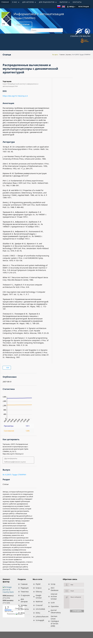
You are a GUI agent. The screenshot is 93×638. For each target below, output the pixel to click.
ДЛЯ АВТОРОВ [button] (27, 2)
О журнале (25, 595)
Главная (62, 54)
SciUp (53, 584)
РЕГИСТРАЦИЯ (83, 7)
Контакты (25, 609)
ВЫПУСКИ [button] (63, 2)
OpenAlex (55, 606)
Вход (23, 613)
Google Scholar (39, 596)
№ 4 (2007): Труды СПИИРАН (81, 54)
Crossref (39, 605)
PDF (7, 368)
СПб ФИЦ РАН (84, 36)
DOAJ (38, 613)
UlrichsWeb (40, 609)
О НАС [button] (13, 2)
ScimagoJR (40, 620)
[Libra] (6, 19)
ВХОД (71, 7)
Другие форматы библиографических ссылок (15, 460)
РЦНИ (38, 584)
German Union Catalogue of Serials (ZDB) (55, 621)
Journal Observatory (55, 611)
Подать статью (22, 24)
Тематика (25, 591)
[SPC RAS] (87, 31)
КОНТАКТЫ (77, 2)
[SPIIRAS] (79, 30)
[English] (63, 6)
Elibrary (39, 591)
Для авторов (24, 600)
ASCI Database (54, 589)
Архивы (68, 54)
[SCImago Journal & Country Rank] (9, 589)
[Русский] (59, 6)
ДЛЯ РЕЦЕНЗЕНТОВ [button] (45, 2)
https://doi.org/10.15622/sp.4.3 (15, 96)
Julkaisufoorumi (40, 616)
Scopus (39, 588)
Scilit (53, 602)
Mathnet (39, 601)
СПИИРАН (74, 36)
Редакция (25, 588)
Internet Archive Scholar (54, 596)
